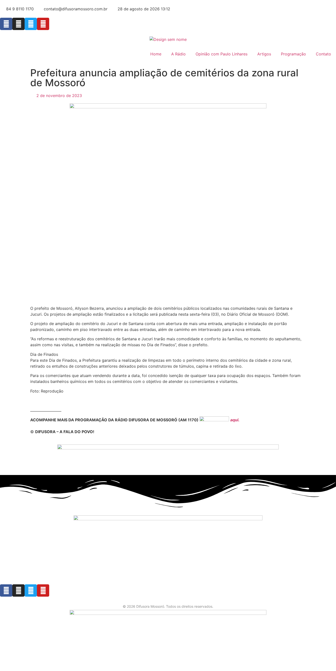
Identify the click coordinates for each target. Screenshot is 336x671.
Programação (293, 53)
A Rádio (178, 53)
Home (155, 53)
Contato (323, 53)
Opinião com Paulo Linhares (221, 53)
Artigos (264, 53)
